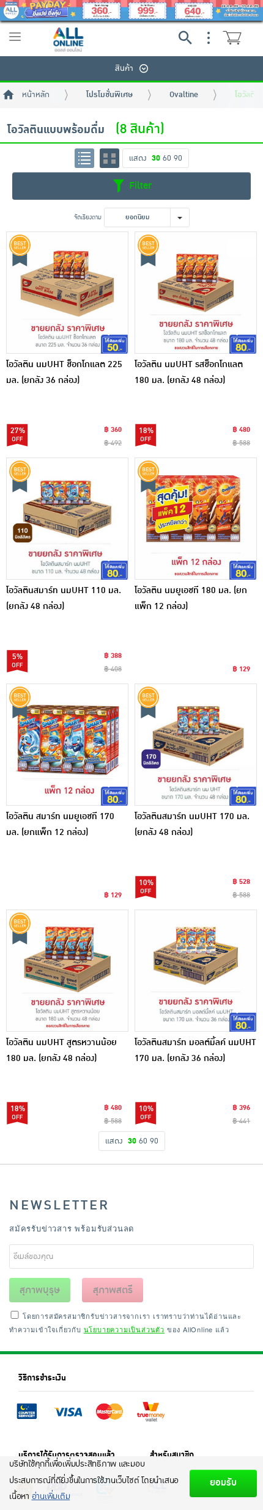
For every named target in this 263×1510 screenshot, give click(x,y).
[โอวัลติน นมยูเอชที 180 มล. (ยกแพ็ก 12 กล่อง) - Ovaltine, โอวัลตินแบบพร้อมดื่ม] (196, 519)
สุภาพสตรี (113, 1290)
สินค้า (124, 68)
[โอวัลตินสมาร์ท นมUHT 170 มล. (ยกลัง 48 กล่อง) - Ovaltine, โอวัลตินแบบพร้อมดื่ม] (196, 745)
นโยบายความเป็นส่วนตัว (124, 1329)
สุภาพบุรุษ (40, 1290)
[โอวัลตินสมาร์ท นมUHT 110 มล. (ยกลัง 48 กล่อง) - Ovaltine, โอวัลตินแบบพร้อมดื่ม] (67, 519)
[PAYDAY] (131, 10)
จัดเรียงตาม (88, 217)
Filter (139, 185)
